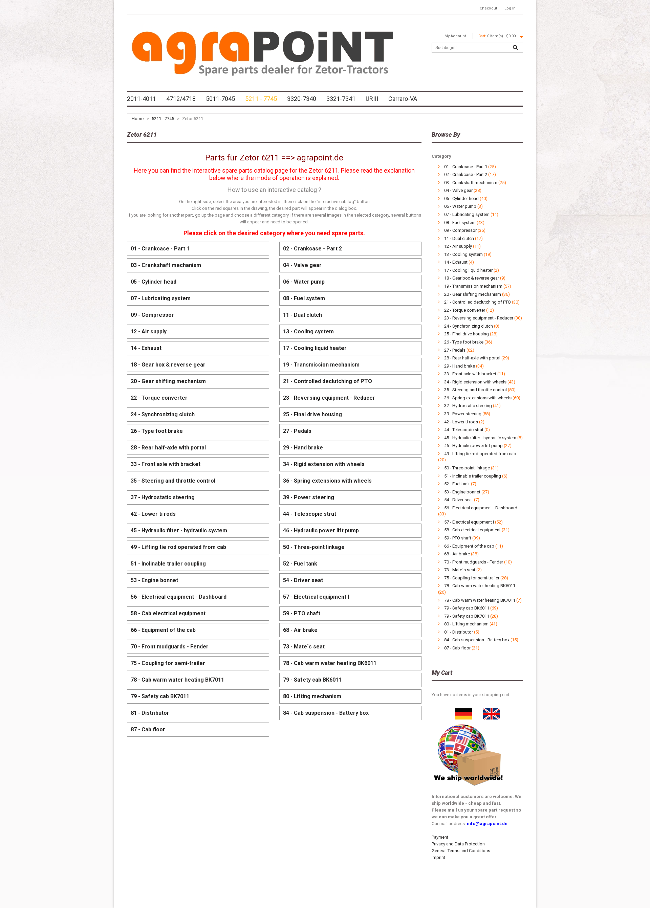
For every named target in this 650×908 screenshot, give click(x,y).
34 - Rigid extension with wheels (324, 464)
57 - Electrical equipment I (316, 597)
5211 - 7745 (163, 118)
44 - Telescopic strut (309, 514)
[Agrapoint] (262, 52)
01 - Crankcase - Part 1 (160, 248)
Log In (510, 8)
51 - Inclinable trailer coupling (168, 563)
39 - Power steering (308, 497)
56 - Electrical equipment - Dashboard (178, 597)
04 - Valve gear (302, 265)
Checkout (488, 8)
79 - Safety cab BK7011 (160, 696)
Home (138, 118)
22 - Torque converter (159, 398)
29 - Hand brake (303, 447)
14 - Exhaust (146, 348)
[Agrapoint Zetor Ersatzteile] (463, 711)
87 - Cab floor (148, 729)
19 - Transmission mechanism (321, 364)
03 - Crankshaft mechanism (166, 265)
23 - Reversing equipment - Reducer (329, 398)
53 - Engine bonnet (154, 580)
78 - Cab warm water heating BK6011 (329, 663)
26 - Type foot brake (157, 431)
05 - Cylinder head (153, 282)
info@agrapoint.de (487, 823)
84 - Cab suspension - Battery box (326, 713)
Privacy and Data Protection (458, 843)
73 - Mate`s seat (304, 646)
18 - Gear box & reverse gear (168, 364)
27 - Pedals (297, 431)
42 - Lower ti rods (153, 514)
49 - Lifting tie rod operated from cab (178, 547)
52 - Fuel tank (300, 563)
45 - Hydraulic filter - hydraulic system (179, 530)
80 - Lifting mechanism (312, 696)
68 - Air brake (300, 630)
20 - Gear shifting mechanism (168, 381)
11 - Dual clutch (302, 315)
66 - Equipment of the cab (163, 630)
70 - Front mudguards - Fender (170, 646)
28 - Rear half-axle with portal (168, 447)
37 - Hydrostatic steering (163, 497)
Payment (440, 837)
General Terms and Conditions (461, 850)
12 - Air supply (149, 331)
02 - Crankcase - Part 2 (312, 248)
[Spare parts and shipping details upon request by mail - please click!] (468, 722)
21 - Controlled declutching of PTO (327, 381)
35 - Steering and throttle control (173, 481)
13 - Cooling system (308, 331)
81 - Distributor (150, 713)
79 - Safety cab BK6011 (312, 680)
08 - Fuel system (304, 298)
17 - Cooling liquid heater (315, 348)
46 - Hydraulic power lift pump (321, 530)
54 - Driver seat (303, 580)
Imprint (438, 857)
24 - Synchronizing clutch (163, 414)
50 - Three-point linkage (314, 547)
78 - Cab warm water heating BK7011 (177, 680)
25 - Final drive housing (312, 414)
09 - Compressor (152, 315)
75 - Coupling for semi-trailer (168, 663)
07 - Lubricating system (161, 298)
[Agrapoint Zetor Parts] (491, 711)
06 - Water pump (304, 282)
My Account (455, 36)
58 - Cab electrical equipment (168, 613)
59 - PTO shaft (301, 613)
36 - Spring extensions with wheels (327, 481)
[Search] (515, 47)
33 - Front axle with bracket (165, 464)
